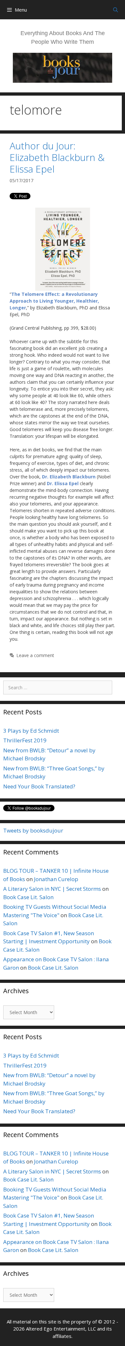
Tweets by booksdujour (33, 830)
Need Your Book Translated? (39, 786)
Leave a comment (35, 655)
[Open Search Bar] (115, 9)
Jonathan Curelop (56, 879)
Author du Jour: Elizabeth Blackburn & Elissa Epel (57, 157)
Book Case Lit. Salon (28, 897)
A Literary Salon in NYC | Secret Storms (52, 888)
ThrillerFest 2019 (24, 740)
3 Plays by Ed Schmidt (31, 730)
